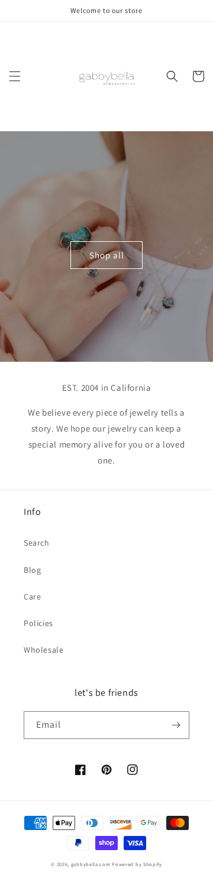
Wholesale (43, 649)
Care (32, 596)
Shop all (106, 255)
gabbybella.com (91, 864)
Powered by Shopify (137, 864)
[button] (15, 76)
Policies (38, 623)
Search (37, 542)
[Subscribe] (176, 725)
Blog (32, 570)
